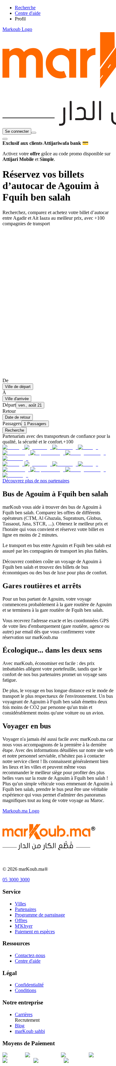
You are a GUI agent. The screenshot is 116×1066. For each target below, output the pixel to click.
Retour (9, 411)
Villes (20, 903)
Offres (21, 920)
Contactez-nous (30, 955)
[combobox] (33, 133)
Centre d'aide (28, 961)
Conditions (25, 990)
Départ (9, 405)
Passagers (11, 423)
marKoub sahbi (30, 1031)
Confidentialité (29, 984)
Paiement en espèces (35, 931)
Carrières (23, 1014)
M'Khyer (23, 926)
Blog (19, 1025)
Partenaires (25, 909)
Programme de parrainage (40, 914)
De (5, 380)
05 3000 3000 (16, 879)
